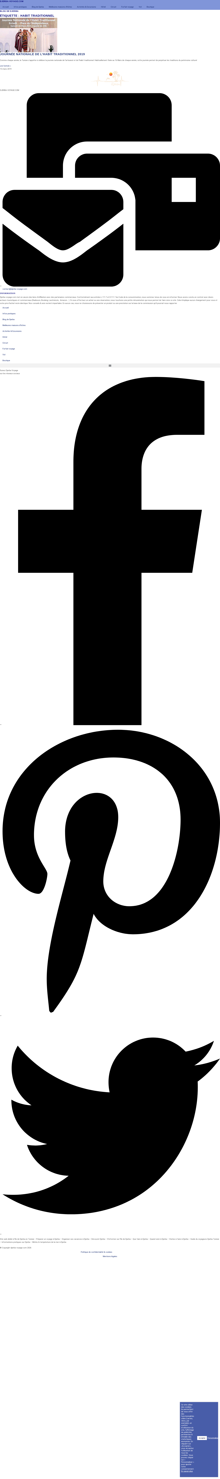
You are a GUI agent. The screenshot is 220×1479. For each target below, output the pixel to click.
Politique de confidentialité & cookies (97, 1252)
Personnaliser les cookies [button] (128, 1252)
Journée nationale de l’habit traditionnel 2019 (42, 54)
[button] (110, 365)
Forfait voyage (127, 7)
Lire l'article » (5, 66)
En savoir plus (187, 1471)
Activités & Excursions (86, 7)
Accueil (6, 7)
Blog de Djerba (38, 7)
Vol (140, 7)
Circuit (113, 7)
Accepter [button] (202, 1438)
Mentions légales (110, 1256)
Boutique (150, 7)
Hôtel (103, 7)
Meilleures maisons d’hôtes (60, 7)
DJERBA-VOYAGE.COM (12, 1)
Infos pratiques (20, 7)
